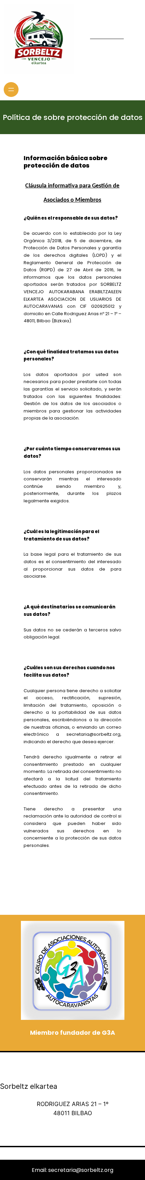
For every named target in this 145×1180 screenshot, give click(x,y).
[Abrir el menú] (11, 89)
